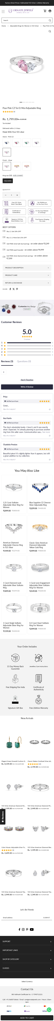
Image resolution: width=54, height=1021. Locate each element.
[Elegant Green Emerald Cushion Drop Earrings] (14, 742)
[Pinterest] (27, 929)
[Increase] (17, 195)
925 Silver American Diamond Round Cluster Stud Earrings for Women (14, 806)
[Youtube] (32, 929)
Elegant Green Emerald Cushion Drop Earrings (14, 761)
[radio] (7, 142)
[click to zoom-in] (50, 31)
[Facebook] (19, 929)
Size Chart (18, 175)
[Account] (50, 11)
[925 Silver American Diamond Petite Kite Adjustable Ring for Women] (40, 786)
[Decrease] (6, 195)
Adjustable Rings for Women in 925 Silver (24, 26)
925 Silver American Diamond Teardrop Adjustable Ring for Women (14, 892)
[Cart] (45, 10)
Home (4, 26)
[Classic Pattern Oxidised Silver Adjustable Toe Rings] (40, 742)
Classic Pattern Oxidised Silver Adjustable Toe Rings (40, 761)
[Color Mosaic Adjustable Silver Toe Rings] (14, 828)
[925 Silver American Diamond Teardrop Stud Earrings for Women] (40, 873)
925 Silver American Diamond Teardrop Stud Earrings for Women (40, 892)
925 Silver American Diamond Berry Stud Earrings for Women (40, 847)
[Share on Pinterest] (17, 289)
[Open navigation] (3, 11)
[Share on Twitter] (14, 289)
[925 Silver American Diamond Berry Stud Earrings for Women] (40, 828)
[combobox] (3, 372)
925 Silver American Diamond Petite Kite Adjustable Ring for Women (40, 806)
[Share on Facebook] (10, 289)
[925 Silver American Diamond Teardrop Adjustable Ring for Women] (14, 873)
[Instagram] (23, 929)
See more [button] (46, 432)
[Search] (50, 20)
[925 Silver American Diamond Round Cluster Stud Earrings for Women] (14, 786)
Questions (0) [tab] (24, 361)
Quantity (6, 189)
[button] (9, 111)
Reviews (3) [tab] (7, 361)
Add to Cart (27, 1018)
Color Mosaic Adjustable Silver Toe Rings (14, 847)
